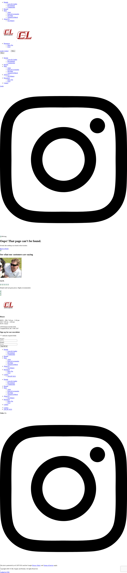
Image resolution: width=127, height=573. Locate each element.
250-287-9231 (11, 376)
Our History (11, 20)
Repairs (6, 9)
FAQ (8, 47)
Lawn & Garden (12, 4)
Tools (9, 12)
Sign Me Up (4, 346)
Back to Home (4, 248)
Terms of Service (49, 565)
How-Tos (10, 45)
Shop (5, 10)
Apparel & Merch (12, 17)
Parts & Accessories (13, 14)
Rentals (6, 2)
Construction (11, 7)
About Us (6, 19)
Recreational (11, 5)
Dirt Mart (10, 15)
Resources (7, 43)
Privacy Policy (36, 565)
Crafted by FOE (4, 572)
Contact (6, 51)
